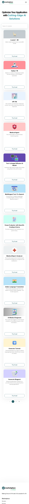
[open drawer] (26, 2)
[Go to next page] (19, 401)
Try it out (14, 56)
